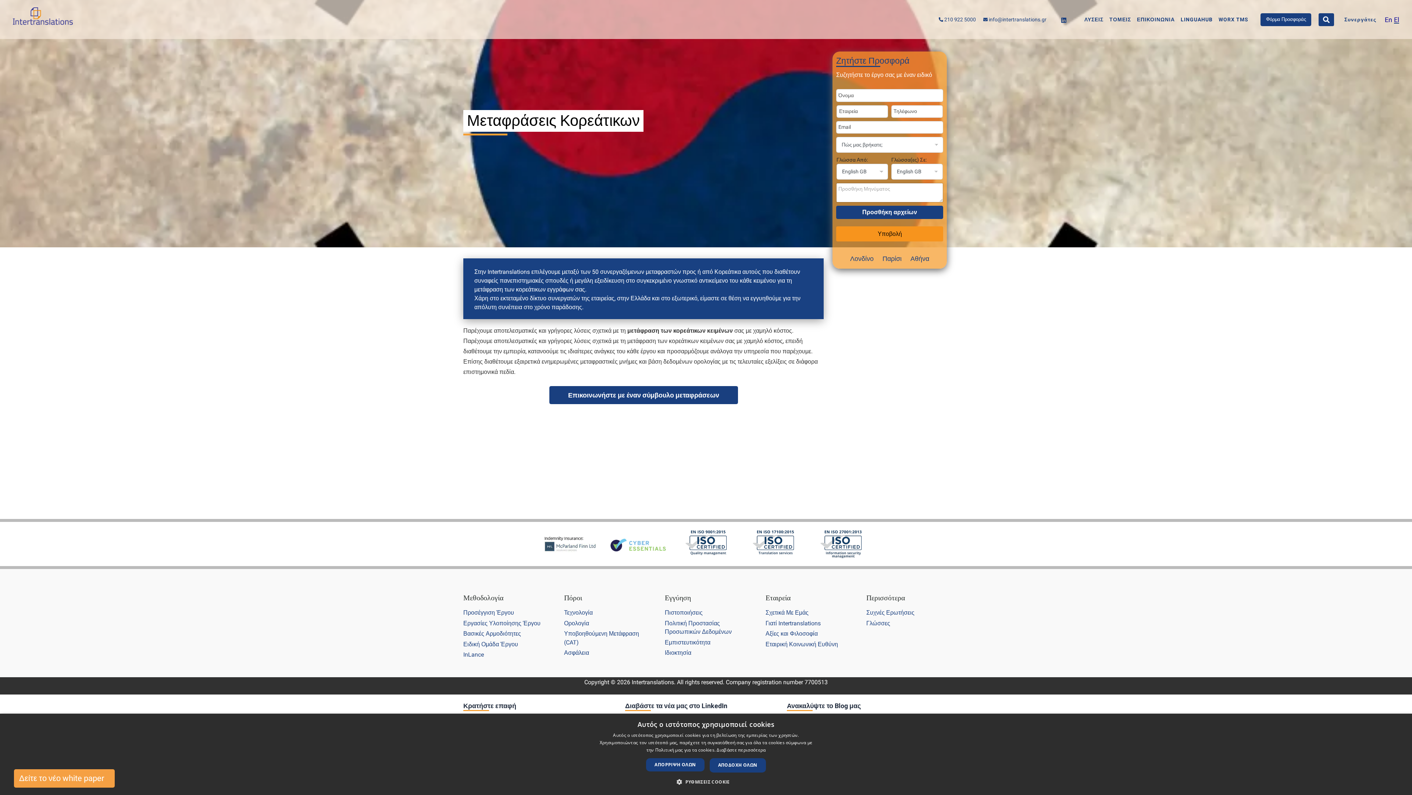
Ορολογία (576, 623)
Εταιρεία (778, 598)
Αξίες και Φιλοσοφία (792, 633)
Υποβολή (890, 233)
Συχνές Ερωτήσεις (890, 612)
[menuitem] (1388, 19)
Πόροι (573, 598)
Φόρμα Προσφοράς (1286, 19)
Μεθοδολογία (483, 598)
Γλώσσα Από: (852, 160)
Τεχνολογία (578, 612)
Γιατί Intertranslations (793, 623)
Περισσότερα (885, 598)
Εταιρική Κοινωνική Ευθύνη (802, 644)
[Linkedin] (1063, 20)
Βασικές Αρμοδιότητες (492, 633)
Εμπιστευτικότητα (687, 642)
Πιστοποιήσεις (684, 612)
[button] (706, 782)
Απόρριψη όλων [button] (675, 765)
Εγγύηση (678, 598)
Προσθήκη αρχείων (889, 212)
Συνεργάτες (1360, 20)
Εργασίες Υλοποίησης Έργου (502, 623)
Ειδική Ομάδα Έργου (490, 644)
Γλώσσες (878, 623)
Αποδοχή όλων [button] (737, 765)
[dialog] (706, 754)
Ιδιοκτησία (678, 652)
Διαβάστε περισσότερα (741, 750)
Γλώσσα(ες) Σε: (909, 160)
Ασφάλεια (576, 652)
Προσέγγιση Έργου (488, 612)
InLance (473, 654)
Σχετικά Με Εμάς (787, 612)
